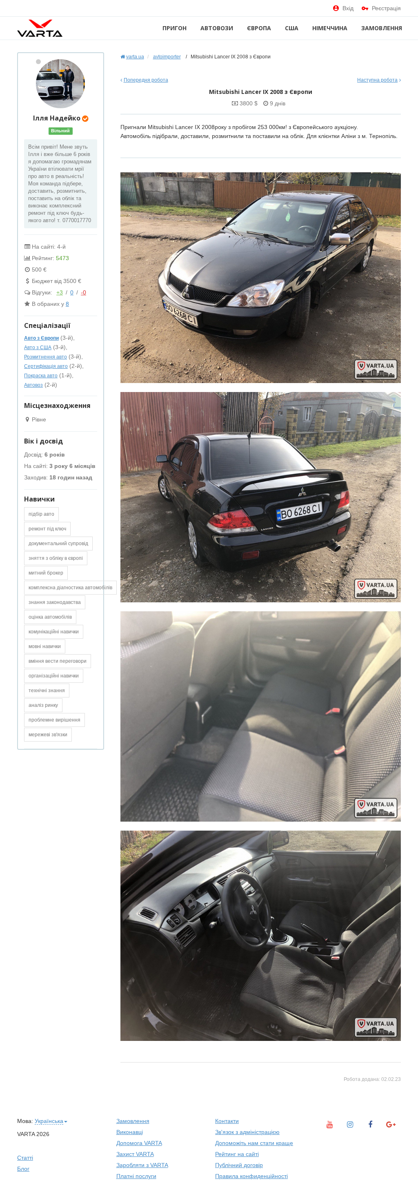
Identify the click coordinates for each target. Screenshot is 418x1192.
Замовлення (381, 28)
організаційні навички (54, 676)
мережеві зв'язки (48, 734)
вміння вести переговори (58, 661)
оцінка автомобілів (50, 617)
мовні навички (45, 646)
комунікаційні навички (54, 632)
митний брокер (46, 573)
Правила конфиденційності (251, 1176)
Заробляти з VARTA (142, 1165)
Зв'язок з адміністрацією (247, 1132)
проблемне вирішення (54, 720)
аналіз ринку (43, 705)
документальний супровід (58, 543)
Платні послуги (136, 1176)
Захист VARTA (135, 1154)
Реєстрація (386, 8)
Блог (23, 1168)
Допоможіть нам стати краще (254, 1143)
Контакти (227, 1121)
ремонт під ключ (47, 529)
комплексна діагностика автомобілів (70, 587)
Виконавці (129, 1132)
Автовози (216, 28)
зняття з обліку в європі (56, 558)
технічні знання (47, 690)
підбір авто (41, 514)
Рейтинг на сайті (237, 1154)
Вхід (348, 8)
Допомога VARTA (139, 1143)
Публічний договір (239, 1165)
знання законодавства (55, 602)
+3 (59, 292)
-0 (83, 292)
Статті (25, 1157)
